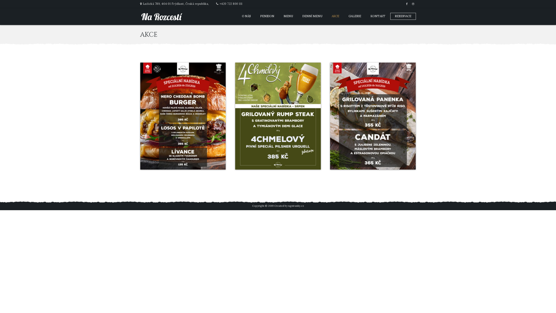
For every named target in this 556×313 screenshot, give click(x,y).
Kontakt (378, 16)
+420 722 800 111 (231, 4)
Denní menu (312, 16)
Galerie (355, 16)
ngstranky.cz (296, 205)
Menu (288, 16)
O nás (246, 16)
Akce (335, 16)
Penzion (267, 16)
